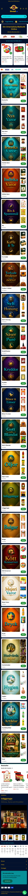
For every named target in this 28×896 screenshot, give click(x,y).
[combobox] (14, 16)
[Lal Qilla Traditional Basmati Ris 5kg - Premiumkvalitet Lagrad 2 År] (7, 776)
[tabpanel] (14, 839)
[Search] (25, 16)
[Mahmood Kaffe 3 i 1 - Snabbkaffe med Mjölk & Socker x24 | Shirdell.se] (19, 776)
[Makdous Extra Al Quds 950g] (4, 837)
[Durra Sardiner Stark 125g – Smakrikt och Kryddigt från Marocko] (19, 49)
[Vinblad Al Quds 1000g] (23, 837)
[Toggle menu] (2, 8)
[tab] (6, 798)
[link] (23, 78)
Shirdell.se (7, 891)
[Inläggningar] (14, 819)
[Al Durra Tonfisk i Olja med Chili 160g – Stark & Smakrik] (7, 49)
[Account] (23, 8)
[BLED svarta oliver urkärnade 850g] (10, 837)
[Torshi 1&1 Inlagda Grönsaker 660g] (17, 837)
